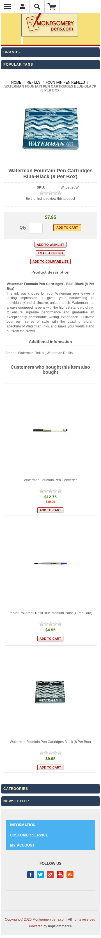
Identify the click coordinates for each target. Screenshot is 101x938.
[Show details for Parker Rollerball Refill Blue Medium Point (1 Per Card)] (51, 564)
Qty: (24, 227)
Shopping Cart (52, 6)
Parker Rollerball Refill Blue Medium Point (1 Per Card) (50, 613)
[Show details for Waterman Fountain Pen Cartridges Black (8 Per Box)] (51, 692)
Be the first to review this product (50, 199)
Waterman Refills (31, 353)
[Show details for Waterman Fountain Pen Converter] (51, 430)
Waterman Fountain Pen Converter (50, 480)
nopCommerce (60, 926)
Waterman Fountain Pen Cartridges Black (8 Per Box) (50, 742)
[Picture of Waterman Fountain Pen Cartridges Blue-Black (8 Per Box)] (50, 160)
